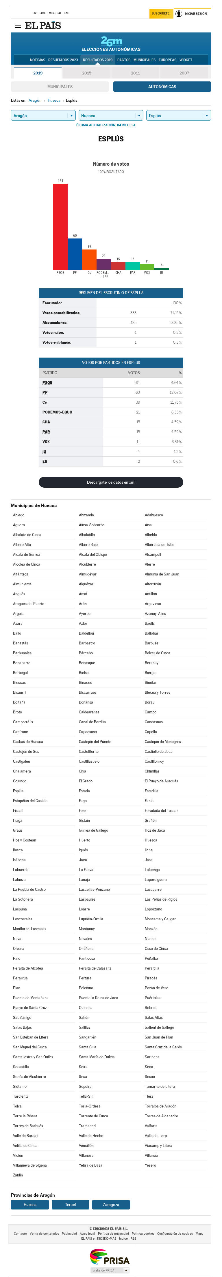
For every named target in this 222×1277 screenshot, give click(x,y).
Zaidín (18, 1175)
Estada (84, 791)
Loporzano (153, 909)
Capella (151, 732)
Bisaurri (19, 692)
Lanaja (84, 879)
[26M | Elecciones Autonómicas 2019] (111, 43)
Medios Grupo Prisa (109, 1270)
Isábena (19, 860)
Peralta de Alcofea (28, 968)
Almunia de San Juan (162, 574)
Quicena (85, 1007)
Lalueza (19, 879)
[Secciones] (18, 25)
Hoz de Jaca (155, 830)
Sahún (84, 1017)
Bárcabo (86, 653)
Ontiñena (86, 948)
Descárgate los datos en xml (111, 482)
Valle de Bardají (25, 1136)
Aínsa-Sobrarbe (92, 525)
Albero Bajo (88, 544)
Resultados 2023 (63, 60)
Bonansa (86, 702)
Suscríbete (160, 13)
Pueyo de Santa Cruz (30, 1007)
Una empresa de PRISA (109, 1256)
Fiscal (18, 810)
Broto (17, 712)
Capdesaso (88, 732)
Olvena (18, 948)
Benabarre (21, 663)
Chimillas (152, 771)
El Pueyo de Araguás (161, 781)
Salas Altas (154, 1017)
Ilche (149, 850)
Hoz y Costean (24, 840)
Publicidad (69, 1234)
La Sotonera (23, 899)
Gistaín (84, 820)
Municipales (60, 86)
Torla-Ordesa (90, 1106)
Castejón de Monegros (163, 741)
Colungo (19, 781)
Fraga (17, 820)
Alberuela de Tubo (159, 544)
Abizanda (86, 515)
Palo (16, 958)
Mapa (200, 1234)
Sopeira (85, 1086)
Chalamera (22, 771)
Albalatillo (87, 535)
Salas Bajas (22, 1027)
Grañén (151, 820)
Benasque (87, 663)
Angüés (19, 594)
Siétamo (20, 1086)
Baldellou (86, 633)
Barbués (151, 643)
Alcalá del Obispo (93, 554)
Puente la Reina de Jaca (98, 998)
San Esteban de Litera (31, 1037)
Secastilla (21, 1067)
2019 (37, 73)
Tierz (149, 1096)
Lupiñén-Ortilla (91, 919)
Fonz (82, 810)
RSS (133, 1238)
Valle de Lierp (156, 1136)
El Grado (85, 781)
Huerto (84, 840)
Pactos (123, 60)
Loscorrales (22, 919)
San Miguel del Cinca (30, 1047)
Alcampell (153, 554)
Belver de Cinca (157, 653)
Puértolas (152, 998)
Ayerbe (84, 613)
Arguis (18, 613)
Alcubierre (87, 564)
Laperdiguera (156, 879)
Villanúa (151, 1155)
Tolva (17, 1106)
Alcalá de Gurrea (26, 554)
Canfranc (20, 732)
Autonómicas (162, 86)
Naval (17, 939)
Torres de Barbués (28, 1126)
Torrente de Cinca (93, 1116)
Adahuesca (154, 515)
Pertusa (85, 978)
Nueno (150, 939)
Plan (16, 988)
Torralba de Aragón (160, 1106)
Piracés (151, 978)
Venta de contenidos (44, 1234)
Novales (85, 939)
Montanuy (87, 929)
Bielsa (84, 673)
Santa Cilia (87, 1047)
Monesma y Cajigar (160, 919)
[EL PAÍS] (43, 25)
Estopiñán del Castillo (30, 801)
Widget (186, 60)
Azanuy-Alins (155, 613)
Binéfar (151, 682)
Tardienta (21, 1096)
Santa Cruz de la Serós (163, 1047)
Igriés (83, 850)
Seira (83, 1067)
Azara (18, 623)
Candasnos (154, 722)
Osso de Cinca (156, 948)
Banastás (20, 643)
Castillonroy (154, 761)
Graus (18, 830)
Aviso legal (87, 1234)
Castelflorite (89, 751)
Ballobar (151, 633)
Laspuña (20, 909)
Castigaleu (21, 761)
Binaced (85, 682)
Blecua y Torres (157, 692)
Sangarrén (87, 1037)
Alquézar (86, 584)
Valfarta (151, 1126)
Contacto (20, 1234)
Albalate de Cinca (27, 535)
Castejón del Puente (95, 741)
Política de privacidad (113, 1234)
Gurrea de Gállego (93, 830)
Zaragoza (111, 1204)
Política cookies (143, 1234)
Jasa (149, 860)
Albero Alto (22, 544)
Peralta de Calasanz (95, 968)
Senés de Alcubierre (29, 1076)
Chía (82, 771)
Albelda (151, 535)
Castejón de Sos (26, 751)
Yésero (150, 1165)
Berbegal (20, 673)
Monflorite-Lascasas (29, 929)
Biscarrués (88, 692)
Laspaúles (87, 899)
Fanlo (149, 801)
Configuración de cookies (175, 1234)
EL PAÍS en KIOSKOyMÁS (98, 1238)
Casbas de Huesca (28, 741)
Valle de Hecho (91, 1136)
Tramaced (87, 1126)
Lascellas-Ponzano (94, 889)
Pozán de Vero (156, 988)
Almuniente (22, 584)
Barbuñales (22, 653)
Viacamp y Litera (158, 1145)
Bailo (17, 633)
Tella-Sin (86, 1096)
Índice (123, 1238)
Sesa (83, 1076)
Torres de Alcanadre (161, 1116)
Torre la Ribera (25, 1116)
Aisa (148, 525)
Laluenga (152, 870)
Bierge (150, 673)
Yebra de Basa (90, 1165)
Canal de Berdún (92, 722)
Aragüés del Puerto (28, 604)
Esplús (18, 791)
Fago (83, 801)
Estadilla (151, 791)
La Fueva (86, 870)
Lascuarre (153, 889)
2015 (86, 73)
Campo (150, 712)
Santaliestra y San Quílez (33, 1057)
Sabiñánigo (22, 1017)
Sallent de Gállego (159, 1027)
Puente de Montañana (31, 998)
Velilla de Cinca (25, 1145)
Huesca (151, 840)
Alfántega (21, 574)
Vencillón (86, 1145)
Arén (83, 604)
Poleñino (86, 988)
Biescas (19, 682)
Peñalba (151, 958)
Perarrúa (20, 978)
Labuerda (21, 870)
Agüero (19, 525)
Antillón (151, 594)
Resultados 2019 (97, 60)
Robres (150, 1007)
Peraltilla (152, 968)
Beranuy (151, 663)
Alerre (150, 564)
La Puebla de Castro (29, 889)
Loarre (84, 909)
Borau (150, 702)
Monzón (151, 929)
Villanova (86, 1155)
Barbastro (87, 643)
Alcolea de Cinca (26, 564)
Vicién (18, 1155)
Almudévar (88, 574)
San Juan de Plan (159, 1037)
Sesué (150, 1076)
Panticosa (87, 958)
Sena (149, 1067)
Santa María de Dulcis (96, 1057)
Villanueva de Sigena (30, 1165)
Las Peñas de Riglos (161, 899)
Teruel (70, 1204)
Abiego (18, 515)
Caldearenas (89, 712)
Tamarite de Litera (160, 1086)
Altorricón (153, 584)
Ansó (83, 594)
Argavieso (153, 604)
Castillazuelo (89, 761)
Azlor (83, 623)
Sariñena (152, 1057)
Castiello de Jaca (159, 751)
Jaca (83, 860)
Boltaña (19, 702)
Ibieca (18, 850)
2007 (184, 73)
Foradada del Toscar (161, 810)
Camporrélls (23, 722)
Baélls (150, 623)
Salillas (84, 1027)
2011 (135, 73)
